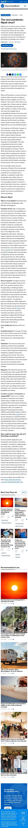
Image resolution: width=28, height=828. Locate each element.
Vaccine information (19, 523)
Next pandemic (15, 15)
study (18, 414)
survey (8, 250)
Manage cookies (23, 813)
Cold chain (4, 553)
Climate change (5, 520)
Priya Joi (18, 42)
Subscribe (8, 808)
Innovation (18, 554)
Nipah (21, 15)
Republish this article (7, 45)
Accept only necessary (23, 818)
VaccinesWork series (6, 15)
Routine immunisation (6, 555)
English (21, 1)
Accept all (23, 824)
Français (25, 1)
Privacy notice (5, 826)
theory (19, 308)
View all (24, 492)
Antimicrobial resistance (6, 522)
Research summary (19, 526)
